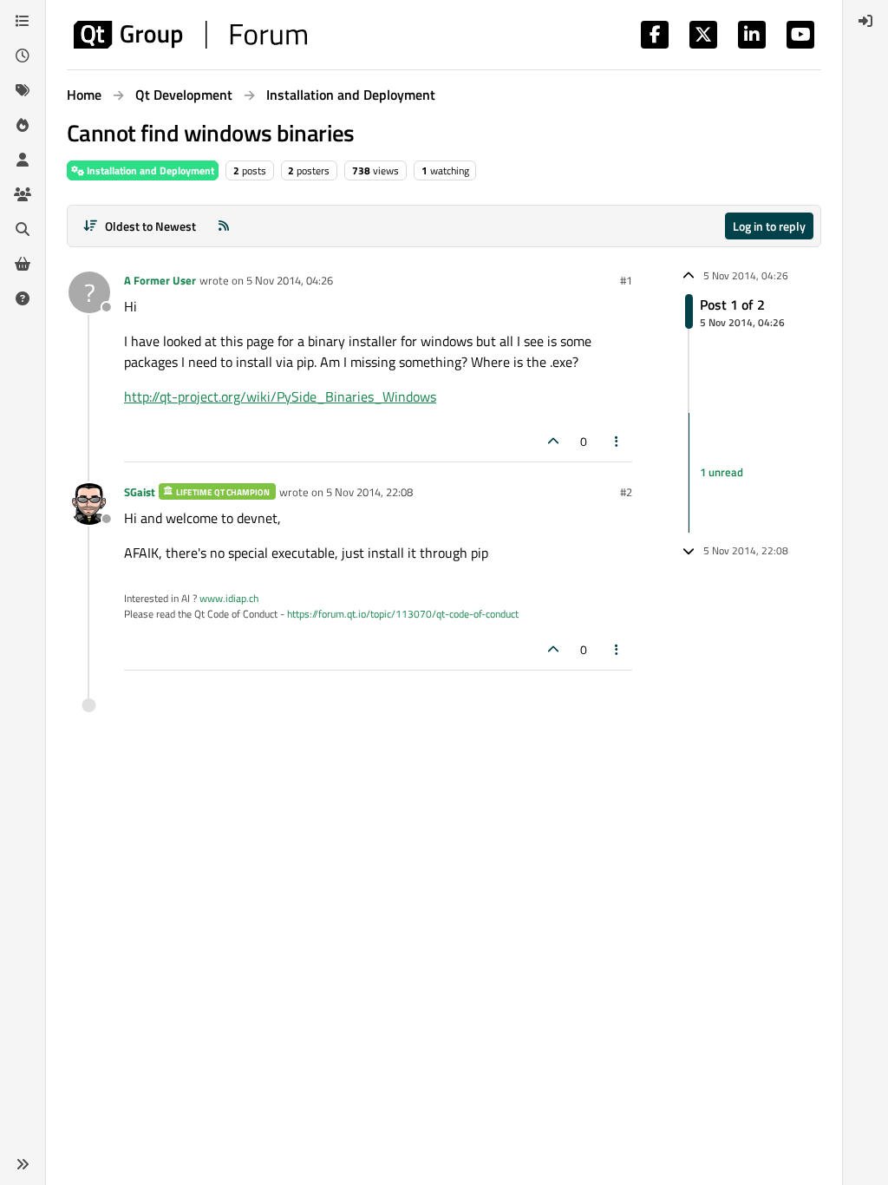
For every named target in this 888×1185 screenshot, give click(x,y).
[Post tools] (617, 441)
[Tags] (22, 90)
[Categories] (22, 21)
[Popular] (22, 125)
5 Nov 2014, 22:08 (369, 492)
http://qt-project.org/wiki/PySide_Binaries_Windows (280, 396)
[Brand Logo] (190, 35)
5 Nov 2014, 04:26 (289, 280)
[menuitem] (865, 21)
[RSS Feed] (224, 226)
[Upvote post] (553, 441)
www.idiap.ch (228, 598)
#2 (626, 492)
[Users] (22, 159)
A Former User (160, 280)
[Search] (22, 229)
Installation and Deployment (149, 170)
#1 (626, 280)
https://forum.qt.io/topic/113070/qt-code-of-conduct (403, 614)
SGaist (139, 492)
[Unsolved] (22, 298)
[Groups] (22, 194)
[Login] (865, 21)
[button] (22, 1164)
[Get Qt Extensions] (22, 264)
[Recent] (22, 55)
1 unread (721, 472)
